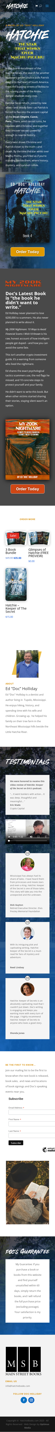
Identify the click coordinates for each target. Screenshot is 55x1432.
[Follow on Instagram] (31, 1400)
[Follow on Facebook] (24, 1400)
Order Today (27, 251)
